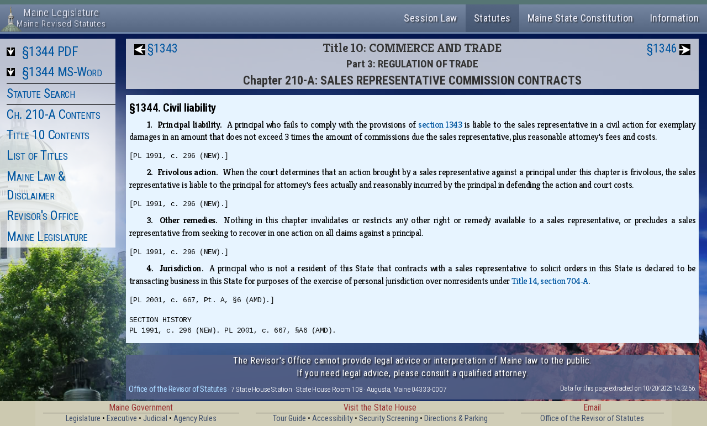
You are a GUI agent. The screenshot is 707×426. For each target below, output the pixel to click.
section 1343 (440, 124)
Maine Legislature (47, 236)
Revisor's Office (42, 215)
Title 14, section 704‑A (549, 281)
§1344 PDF (50, 51)
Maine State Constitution (580, 18)
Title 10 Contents (48, 135)
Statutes (492, 18)
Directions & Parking (456, 418)
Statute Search (41, 93)
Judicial (155, 418)
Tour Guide (289, 418)
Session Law (430, 18)
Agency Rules (195, 418)
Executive (122, 418)
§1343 (162, 48)
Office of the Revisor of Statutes (177, 389)
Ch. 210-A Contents (53, 114)
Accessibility (332, 418)
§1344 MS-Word (62, 72)
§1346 (662, 48)
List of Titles (37, 155)
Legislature (83, 418)
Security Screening (388, 418)
